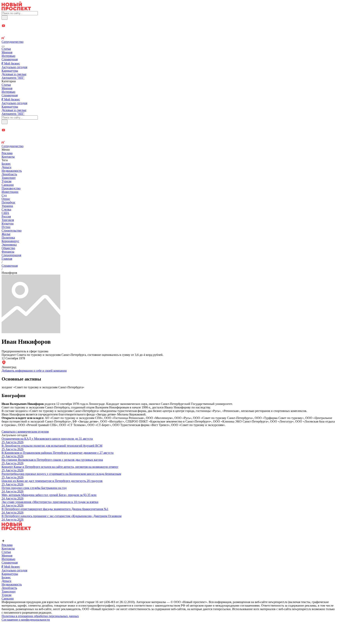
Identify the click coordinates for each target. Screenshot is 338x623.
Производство (11, 188)
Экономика (9, 244)
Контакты (8, 156)
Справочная (10, 59)
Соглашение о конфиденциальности (26, 619)
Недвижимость (12, 170)
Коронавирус (10, 241)
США (5, 213)
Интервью (8, 55)
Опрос (6, 199)
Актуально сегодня (14, 67)
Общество (8, 248)
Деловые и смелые (14, 74)
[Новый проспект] (16, 9)
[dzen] (169, 30)
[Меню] (3, 46)
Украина (7, 206)
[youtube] (169, 26)
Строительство (12, 230)
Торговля (8, 220)
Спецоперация (11, 255)
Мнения (7, 52)
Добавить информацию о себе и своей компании (34, 370)
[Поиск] (4, 17)
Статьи (6, 48)
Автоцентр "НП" (13, 77)
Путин (6, 227)
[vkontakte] (169, 34)
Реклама (7, 153)
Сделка (6, 209)
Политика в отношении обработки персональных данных (40, 616)
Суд (4, 195)
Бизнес (6, 163)
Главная (7, 258)
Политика (8, 237)
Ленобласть (9, 174)
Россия (6, 216)
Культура (7, 223)
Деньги (6, 167)
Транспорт (9, 177)
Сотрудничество (12, 41)
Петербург (8, 202)
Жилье (6, 234)
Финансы (8, 251)
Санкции (8, 184)
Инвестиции (10, 191)
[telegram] (169, 22)
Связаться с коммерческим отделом (25, 431)
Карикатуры (10, 70)
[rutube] (169, 38)
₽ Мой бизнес (11, 63)
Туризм (6, 181)
